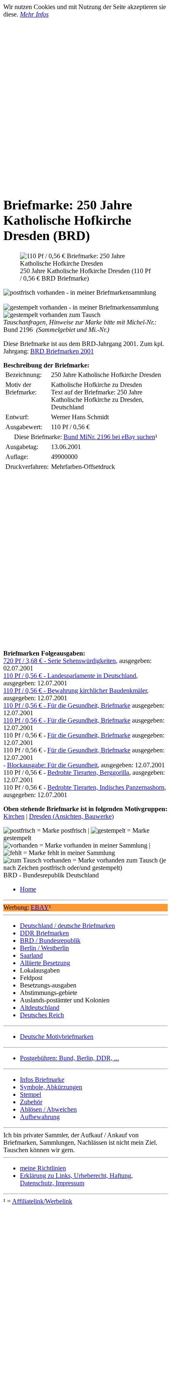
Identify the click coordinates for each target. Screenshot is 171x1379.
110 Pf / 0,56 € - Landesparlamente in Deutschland (69, 675)
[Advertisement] (85, 103)
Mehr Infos (34, 14)
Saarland (31, 955)
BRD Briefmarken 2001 (62, 351)
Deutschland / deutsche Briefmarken (67, 925)
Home (28, 889)
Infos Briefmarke (42, 1079)
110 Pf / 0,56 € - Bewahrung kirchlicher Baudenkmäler (75, 690)
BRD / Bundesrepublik (50, 940)
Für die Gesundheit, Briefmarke (88, 735)
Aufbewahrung (40, 1116)
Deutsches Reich (42, 1015)
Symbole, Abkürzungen (51, 1087)
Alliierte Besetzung (45, 962)
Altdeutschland (39, 1007)
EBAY (40, 907)
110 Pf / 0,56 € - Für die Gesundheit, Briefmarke (66, 705)
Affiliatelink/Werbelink (42, 1201)
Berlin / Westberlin (44, 947)
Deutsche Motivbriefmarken (56, 1036)
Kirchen (13, 816)
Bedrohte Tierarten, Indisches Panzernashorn (105, 787)
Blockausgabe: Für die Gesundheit (52, 765)
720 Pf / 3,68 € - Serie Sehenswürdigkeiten (59, 660)
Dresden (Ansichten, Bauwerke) (71, 816)
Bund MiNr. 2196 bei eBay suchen (109, 436)
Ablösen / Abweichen (48, 1109)
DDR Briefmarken (44, 933)
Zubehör (31, 1101)
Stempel (30, 1094)
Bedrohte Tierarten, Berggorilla (88, 772)
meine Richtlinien (43, 1168)
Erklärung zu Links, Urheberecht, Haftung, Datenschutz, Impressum (76, 1179)
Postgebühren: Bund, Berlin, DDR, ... (69, 1058)
